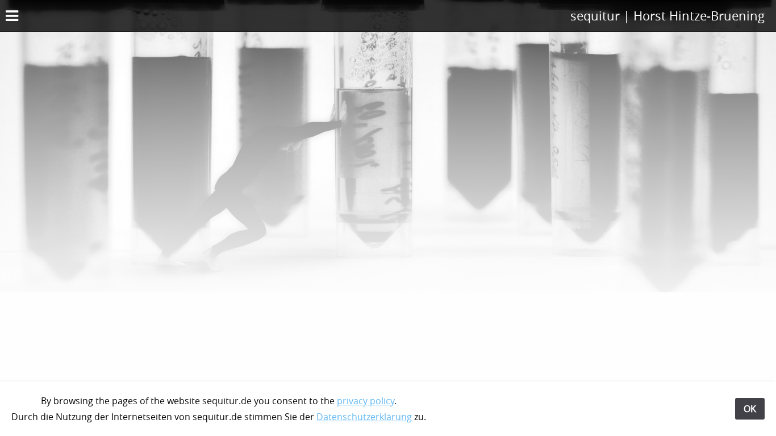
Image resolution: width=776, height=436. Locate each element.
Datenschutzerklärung (364, 416)
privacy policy (365, 401)
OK (750, 409)
